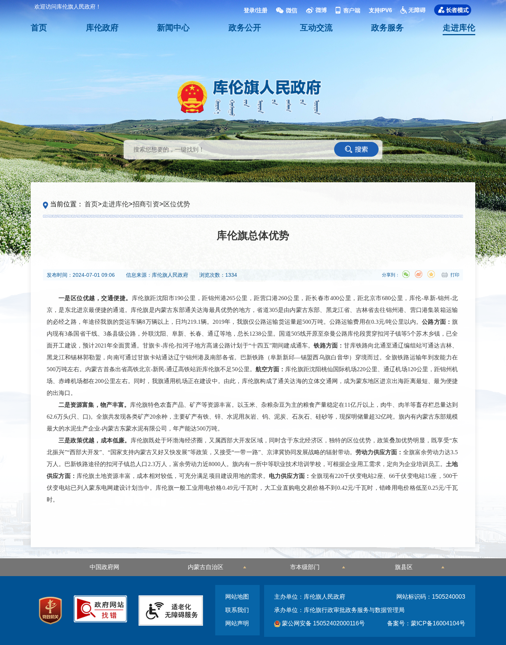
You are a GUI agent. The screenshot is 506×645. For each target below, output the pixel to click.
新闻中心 (173, 27)
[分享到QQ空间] (431, 274)
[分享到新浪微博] (418, 274)
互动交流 (316, 27)
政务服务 (387, 27)
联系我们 (237, 610)
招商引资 (146, 204)
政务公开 (245, 27)
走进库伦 (459, 27)
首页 (39, 27)
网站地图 (237, 597)
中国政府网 (104, 567)
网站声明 (237, 623)
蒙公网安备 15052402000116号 (322, 623)
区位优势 (176, 204)
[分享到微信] (406, 274)
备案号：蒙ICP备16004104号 (426, 623)
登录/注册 (255, 10)
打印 (454, 274)
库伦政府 (102, 27)
